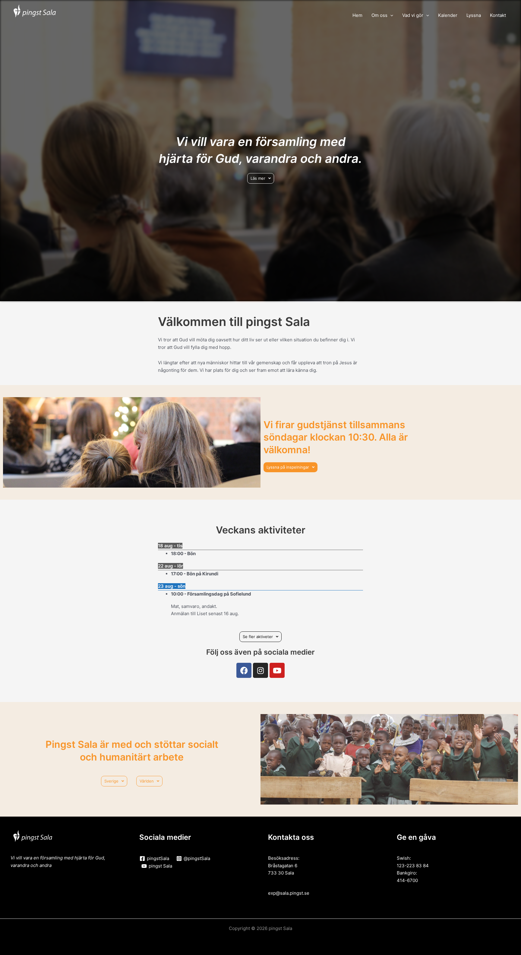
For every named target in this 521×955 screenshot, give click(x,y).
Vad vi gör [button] (412, 15)
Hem (357, 15)
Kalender (447, 15)
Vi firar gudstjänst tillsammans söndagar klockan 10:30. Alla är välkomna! (336, 437)
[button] (390, 15)
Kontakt (498, 15)
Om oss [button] (379, 15)
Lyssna (473, 15)
